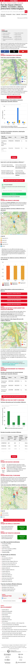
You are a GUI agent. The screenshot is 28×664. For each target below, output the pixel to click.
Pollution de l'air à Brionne (14, 297)
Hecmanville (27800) (6, 550)
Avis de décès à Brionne (7, 558)
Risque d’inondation (6, 33)
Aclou (14, 14)
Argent (4, 3)
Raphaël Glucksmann (7, 619)
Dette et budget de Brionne (8, 569)
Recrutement (14, 646)
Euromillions (5, 621)
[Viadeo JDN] (20, 660)
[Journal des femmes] (7, 654)
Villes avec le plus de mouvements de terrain (14, 396)
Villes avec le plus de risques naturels (14, 180)
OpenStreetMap (20, 84)
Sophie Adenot (5, 609)
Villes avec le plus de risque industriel (14, 520)
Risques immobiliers (12, 3)
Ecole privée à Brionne (7, 574)
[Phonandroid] (20, 662)
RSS (10, 646)
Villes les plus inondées (14, 97)
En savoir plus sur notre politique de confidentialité (11, 196)
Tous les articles (6, 646)
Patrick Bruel (5, 614)
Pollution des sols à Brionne (14, 304)
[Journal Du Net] (7, 657)
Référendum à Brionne (7, 581)
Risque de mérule (18, 37)
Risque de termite (18, 39)
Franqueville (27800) (6, 543)
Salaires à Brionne (6, 568)
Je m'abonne (13, 194)
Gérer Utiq (12, 647)
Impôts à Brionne (6, 571)
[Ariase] (7, 662)
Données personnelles (21, 646)
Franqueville (8, 14)
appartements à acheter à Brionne (10, 363)
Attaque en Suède (6, 618)
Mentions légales (18, 647)
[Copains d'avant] (7, 660)
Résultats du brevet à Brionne (8, 589)
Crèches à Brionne (6, 573)
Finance (4, 598)
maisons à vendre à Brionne (8, 364)
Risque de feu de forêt (19, 33)
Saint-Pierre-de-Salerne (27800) (9, 548)
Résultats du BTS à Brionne (8, 590)
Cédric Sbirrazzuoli (6, 616)
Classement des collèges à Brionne (10, 561)
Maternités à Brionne (6, 576)
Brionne (4, 556)
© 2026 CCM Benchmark (14, 648)
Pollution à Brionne (6, 559)
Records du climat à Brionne (14, 293)
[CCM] (20, 654)
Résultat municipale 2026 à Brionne (10, 585)
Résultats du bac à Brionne (8, 587)
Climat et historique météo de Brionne (10, 566)
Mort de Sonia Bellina (7, 613)
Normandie (20, 3)
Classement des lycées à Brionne (9, 563)
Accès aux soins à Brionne (8, 578)
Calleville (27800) (5, 547)
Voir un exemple (22, 598)
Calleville (18, 14)
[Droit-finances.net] (20, 657)
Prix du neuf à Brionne (7, 579)
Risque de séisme (6, 34)
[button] (2, 61)
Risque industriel (18, 36)
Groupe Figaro (24, 647)
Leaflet (11, 84)
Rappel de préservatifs (7, 611)
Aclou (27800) (5, 545)
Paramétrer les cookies (5, 647)
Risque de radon (18, 34)
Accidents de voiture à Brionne (9, 564)
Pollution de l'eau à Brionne (14, 300)
